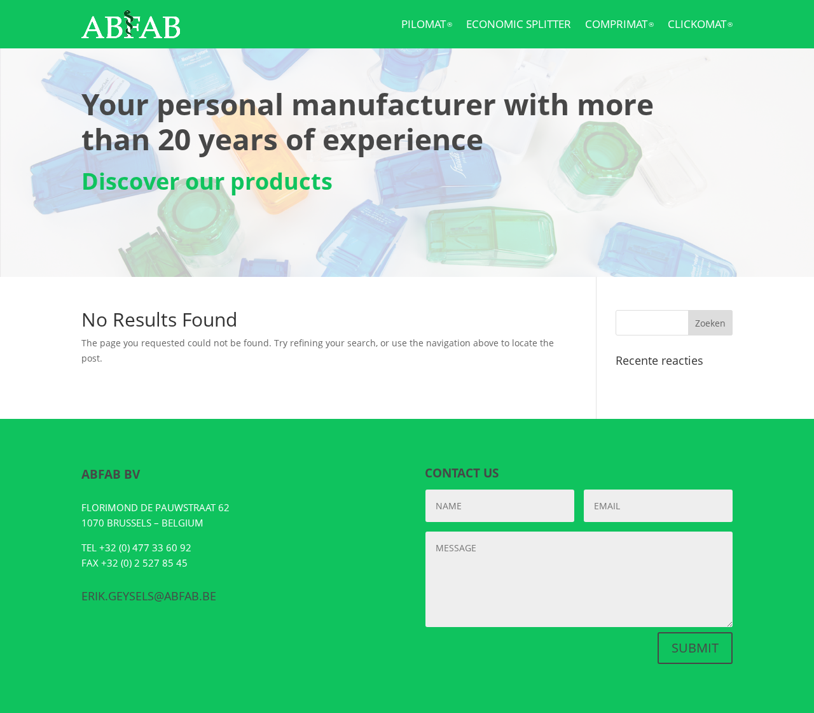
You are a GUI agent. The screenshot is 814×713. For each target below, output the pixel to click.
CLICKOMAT (700, 24)
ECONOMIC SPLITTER (518, 24)
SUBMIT (695, 647)
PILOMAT (426, 24)
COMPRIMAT (619, 24)
